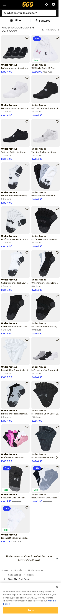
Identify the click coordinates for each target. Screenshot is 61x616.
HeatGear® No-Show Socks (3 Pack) (45, 499)
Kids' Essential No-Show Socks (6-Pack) (12, 458)
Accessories (14, 574)
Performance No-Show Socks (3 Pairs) (15, 69)
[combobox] (29, 13)
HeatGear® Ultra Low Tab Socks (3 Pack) (13, 499)
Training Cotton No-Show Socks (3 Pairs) (13, 153)
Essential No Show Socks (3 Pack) (14, 539)
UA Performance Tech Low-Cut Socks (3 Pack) (14, 284)
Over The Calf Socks (19, 579)
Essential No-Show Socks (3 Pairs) (44, 458)
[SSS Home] (27, 4)
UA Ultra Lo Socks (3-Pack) (43, 68)
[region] (30, 599)
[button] (15, 20)
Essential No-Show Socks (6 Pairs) (14, 371)
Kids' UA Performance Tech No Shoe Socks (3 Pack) (15, 240)
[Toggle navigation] (4, 4)
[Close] (57, 587)
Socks (30, 574)
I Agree (30, 610)
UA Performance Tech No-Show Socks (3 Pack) (43, 196)
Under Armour (35, 570)
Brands (18, 570)
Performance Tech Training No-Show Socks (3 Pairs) (14, 196)
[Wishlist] (46, 4)
